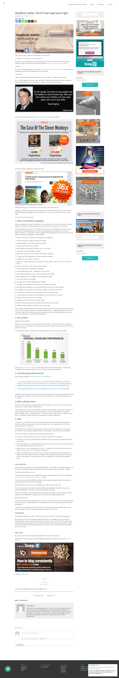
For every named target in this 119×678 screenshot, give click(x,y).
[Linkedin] (19, 21)
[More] (35, 21)
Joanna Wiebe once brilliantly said (42, 376)
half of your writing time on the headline (57, 63)
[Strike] (29, 639)
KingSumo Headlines (35, 477)
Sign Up (110, 4)
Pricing (92, 4)
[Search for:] (87, 14)
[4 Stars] (27, 589)
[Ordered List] (31, 639)
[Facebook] (16, 21)
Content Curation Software (77, 4)
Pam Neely (30, 16)
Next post (50, 595)
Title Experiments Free (21, 477)
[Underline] (27, 639)
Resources (100, 4)
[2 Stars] (24, 589)
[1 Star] (23, 589)
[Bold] (22, 639)
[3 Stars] (26, 589)
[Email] (26, 21)
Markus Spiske (24, 574)
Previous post (39, 595)
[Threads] (32, 21)
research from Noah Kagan (30, 367)
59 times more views (41, 117)
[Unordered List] (34, 639)
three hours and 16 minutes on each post (51, 69)
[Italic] (25, 639)
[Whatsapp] (22, 21)
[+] (45, 638)
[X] (29, 21)
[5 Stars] (28, 589)
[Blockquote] (36, 639)
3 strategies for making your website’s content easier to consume (101, 667)
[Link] (40, 639)
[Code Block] (38, 639)
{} (42, 638)
